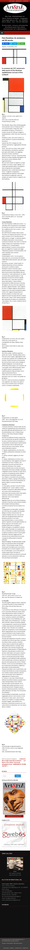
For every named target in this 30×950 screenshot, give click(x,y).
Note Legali (6, 948)
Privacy (12, 948)
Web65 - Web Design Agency (16, 943)
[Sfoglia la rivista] (14, 798)
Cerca (17, 776)
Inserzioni (25, 1)
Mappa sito (25, 948)
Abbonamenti (19, 1)
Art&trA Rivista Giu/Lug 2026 (14, 816)
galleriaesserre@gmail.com (13, 900)
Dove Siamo (12, 1)
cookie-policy (18, 948)
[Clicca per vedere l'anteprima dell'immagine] (14, 56)
